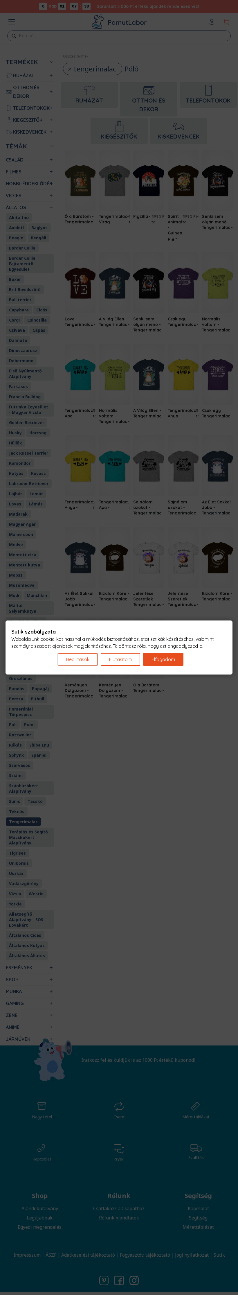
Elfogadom (163, 659)
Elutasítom (120, 659)
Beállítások (77, 659)
